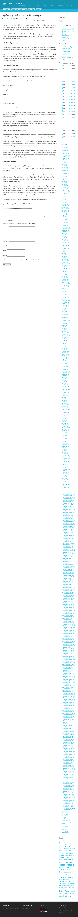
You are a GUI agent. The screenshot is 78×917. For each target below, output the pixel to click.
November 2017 (66, 247)
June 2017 (64, 254)
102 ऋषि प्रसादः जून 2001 (67, 546)
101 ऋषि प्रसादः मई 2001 (67, 544)
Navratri (71, 861)
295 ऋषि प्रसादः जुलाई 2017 (68, 728)
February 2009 (65, 404)
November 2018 (66, 228)
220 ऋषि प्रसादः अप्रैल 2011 (68, 616)
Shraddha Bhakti (63, 881)
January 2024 (65, 150)
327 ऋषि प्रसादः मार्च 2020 (67, 777)
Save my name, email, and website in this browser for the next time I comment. (25, 260)
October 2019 (65, 211)
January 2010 (65, 388)
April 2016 (64, 276)
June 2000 (64, 449)
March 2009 (65, 403)
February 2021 (65, 187)
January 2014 (65, 317)
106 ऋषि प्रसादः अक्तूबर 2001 (68, 550)
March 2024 (65, 147)
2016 (63, 90)
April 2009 (64, 401)
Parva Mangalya (69, 862)
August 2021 (65, 178)
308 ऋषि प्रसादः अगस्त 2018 (68, 748)
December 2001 (66, 427)
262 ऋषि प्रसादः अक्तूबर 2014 (68, 678)
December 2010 (66, 371)
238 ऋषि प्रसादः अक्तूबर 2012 (68, 642)
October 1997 (65, 470)
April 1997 (64, 478)
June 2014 (64, 310)
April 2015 (64, 294)
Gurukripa (31, 18)
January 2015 (65, 299)
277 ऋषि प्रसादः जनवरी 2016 (68, 701)
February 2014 (65, 316)
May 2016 (64, 274)
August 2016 (65, 270)
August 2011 (65, 359)
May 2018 (64, 238)
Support (16, 908)
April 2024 (64, 146)
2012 (63, 102)
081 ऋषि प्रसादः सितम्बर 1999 (68, 520)
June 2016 (64, 273)
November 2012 (66, 337)
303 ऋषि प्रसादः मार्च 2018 (67, 740)
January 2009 (65, 406)
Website (5, 255)
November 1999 (66, 458)
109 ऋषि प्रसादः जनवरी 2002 (68, 555)
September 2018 (66, 231)
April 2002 (64, 421)
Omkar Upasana (62, 862)
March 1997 (65, 480)
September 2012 (66, 340)
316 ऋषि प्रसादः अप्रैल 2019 (68, 760)
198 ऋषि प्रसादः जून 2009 (67, 583)
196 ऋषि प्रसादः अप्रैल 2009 (68, 580)
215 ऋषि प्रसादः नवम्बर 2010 (68, 609)
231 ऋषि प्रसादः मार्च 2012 (67, 632)
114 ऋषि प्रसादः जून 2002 (67, 563)
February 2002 (65, 424)
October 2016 (65, 267)
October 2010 (65, 374)
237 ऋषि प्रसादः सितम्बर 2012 (68, 641)
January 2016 (65, 280)
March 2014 (65, 314)
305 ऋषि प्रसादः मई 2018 (67, 744)
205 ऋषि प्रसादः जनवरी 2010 (68, 593)
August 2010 (65, 377)
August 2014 (65, 306)
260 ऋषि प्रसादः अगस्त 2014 (68, 675)
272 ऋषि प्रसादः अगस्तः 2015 (68, 693)
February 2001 (65, 441)
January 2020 (65, 207)
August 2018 (65, 233)
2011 (63, 105)
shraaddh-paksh (68, 879)
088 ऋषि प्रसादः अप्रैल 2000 (68, 529)
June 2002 (64, 418)
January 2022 (65, 170)
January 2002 (65, 426)
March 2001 (65, 440)
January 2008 (65, 408)
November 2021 (66, 173)
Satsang (64, 817)
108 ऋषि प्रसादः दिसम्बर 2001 (68, 554)
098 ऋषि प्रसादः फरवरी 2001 (68, 540)
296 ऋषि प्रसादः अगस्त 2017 (68, 730)
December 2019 (66, 208)
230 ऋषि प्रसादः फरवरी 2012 (68, 630)
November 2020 (66, 192)
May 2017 (64, 256)
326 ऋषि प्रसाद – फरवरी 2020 (68, 776)
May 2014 (64, 311)
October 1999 (65, 460)
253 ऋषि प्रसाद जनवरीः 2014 (68, 664)
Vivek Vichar (65, 896)
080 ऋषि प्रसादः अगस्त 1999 (68, 518)
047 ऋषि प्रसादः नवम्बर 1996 (68, 495)
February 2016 (65, 279)
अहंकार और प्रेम (65, 37)
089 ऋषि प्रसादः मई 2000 (67, 531)
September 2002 (66, 414)
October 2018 (65, 230)
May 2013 (64, 329)
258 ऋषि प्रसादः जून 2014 (67, 672)
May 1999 (64, 467)
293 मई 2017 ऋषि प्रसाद (67, 725)
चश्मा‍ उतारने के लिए (65, 832)
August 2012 (65, 342)
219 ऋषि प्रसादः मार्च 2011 (67, 615)
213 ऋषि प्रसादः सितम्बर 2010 (68, 606)
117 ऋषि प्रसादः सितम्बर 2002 (68, 567)
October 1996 (65, 487)
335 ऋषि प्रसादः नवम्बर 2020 (68, 783)
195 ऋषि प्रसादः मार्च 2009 (67, 578)
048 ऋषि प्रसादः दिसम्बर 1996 (68, 497)
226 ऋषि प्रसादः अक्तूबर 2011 (68, 626)
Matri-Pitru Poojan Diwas (64, 861)
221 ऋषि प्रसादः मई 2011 (67, 618)
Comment (6, 241)
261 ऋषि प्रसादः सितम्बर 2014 (68, 676)
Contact (11, 908)
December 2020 (66, 190)
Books (44, 6)
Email (5, 250)
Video (37, 6)
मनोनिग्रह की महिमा (65, 35)
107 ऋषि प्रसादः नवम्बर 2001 (68, 552)
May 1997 (64, 476)
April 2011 (64, 365)
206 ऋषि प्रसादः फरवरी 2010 (68, 595)
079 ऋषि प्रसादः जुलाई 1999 (68, 517)
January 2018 (65, 244)
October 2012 (65, 339)
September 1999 (66, 461)
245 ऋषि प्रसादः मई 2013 (67, 652)
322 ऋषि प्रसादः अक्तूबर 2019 (68, 770)
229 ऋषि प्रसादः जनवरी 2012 (68, 629)
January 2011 (65, 369)
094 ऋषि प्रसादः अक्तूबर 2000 (68, 535)
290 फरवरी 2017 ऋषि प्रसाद (68, 721)
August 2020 (65, 196)
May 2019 (64, 219)
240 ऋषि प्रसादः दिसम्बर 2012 (68, 645)
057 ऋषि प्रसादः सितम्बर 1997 (68, 509)
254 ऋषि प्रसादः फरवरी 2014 (68, 665)
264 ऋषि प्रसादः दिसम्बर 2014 (68, 681)
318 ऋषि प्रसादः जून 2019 (67, 763)
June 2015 (64, 291)
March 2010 (65, 385)
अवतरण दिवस (64, 828)
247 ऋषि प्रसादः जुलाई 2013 (68, 655)
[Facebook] (41, 909)
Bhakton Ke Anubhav (68, 848)
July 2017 (64, 253)
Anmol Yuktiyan (65, 843)
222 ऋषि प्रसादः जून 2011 (67, 619)
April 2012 (64, 348)
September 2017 (66, 250)
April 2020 (64, 202)
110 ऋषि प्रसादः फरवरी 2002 (68, 557)
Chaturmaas (69, 850)
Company (5, 908)
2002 (63, 118)
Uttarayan (64, 893)
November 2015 (66, 283)
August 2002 (65, 415)
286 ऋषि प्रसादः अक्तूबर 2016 (68, 714)
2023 (63, 69)
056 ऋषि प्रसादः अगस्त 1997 (68, 508)
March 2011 (65, 366)
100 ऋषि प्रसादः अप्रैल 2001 (68, 543)
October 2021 (65, 175)
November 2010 (66, 372)
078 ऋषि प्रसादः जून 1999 (67, 515)
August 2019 (65, 215)
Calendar (69, 6)
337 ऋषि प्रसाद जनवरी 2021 (68, 785)
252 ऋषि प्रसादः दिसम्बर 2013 (68, 662)
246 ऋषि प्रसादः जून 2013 (67, 653)
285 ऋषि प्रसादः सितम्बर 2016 (68, 713)
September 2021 (66, 176)
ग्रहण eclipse (65, 831)
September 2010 (66, 375)
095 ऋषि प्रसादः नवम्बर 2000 (68, 537)
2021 (63, 75)
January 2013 (65, 334)
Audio (30, 6)
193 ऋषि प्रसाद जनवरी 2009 (68, 575)
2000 (63, 124)
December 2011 (66, 354)
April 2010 (64, 383)
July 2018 (64, 234)
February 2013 (65, 332)
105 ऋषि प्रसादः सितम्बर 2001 (68, 549)
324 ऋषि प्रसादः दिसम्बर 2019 (68, 773)
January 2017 (65, 262)
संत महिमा (64, 34)
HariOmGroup (63, 908)
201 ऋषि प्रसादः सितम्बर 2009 (68, 587)
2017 (63, 87)
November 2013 (66, 320)
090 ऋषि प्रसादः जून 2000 (67, 532)
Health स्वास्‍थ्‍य (65, 816)
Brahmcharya (63, 850)
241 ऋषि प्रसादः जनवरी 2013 (68, 647)
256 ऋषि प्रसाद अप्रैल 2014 (68, 668)
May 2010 (64, 382)
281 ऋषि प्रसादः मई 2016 (67, 707)
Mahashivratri (62, 859)
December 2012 (66, 336)
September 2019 (66, 213)
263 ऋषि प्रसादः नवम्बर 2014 (68, 679)
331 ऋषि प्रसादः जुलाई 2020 (68, 782)
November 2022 (66, 155)
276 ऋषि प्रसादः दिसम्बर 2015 (68, 699)
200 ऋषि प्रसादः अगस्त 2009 (68, 586)
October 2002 (65, 412)
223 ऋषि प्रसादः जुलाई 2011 (68, 621)
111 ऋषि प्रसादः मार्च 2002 (67, 558)
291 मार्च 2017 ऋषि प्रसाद (67, 722)
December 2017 (66, 245)
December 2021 (66, 172)
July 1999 (64, 464)
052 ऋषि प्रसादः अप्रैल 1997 (68, 503)
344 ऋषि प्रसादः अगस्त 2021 (68, 796)
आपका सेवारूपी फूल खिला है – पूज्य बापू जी (46, 216)
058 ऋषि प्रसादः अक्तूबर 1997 (68, 511)
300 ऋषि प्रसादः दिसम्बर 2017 (68, 736)
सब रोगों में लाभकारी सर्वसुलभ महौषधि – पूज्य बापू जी (67, 47)
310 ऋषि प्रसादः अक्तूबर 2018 (68, 751)
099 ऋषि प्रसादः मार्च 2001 (67, 541)
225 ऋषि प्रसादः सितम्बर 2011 (68, 624)
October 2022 (65, 156)
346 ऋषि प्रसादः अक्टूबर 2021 (68, 799)
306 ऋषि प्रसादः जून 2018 (67, 745)
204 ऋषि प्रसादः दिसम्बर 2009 (68, 592)
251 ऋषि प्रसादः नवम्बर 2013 (68, 661)
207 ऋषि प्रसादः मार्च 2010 (67, 596)
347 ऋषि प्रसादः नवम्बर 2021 (68, 800)
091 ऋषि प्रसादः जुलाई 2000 (68, 534)
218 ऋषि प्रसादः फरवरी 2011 (68, 613)
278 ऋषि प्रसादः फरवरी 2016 (68, 702)
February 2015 (65, 297)
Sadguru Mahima (65, 867)
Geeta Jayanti (62, 855)
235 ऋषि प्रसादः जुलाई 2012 (68, 638)
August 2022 (65, 159)
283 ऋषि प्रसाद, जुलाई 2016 (68, 710)
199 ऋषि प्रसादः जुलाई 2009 (68, 584)
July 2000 (64, 447)
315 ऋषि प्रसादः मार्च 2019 (67, 759)
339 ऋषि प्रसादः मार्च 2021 (67, 788)
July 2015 (64, 290)
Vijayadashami (71, 893)
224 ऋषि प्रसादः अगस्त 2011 (68, 622)
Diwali (70, 852)
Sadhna (52, 6)
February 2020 (65, 205)
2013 (63, 99)
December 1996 (66, 484)
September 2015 (66, 287)
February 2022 (65, 169)
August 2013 (65, 325)
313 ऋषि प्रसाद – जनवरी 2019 (68, 756)
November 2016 (66, 265)
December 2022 (66, 153)
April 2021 (64, 184)
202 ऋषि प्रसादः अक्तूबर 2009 (68, 589)
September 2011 (66, 357)
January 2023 (65, 152)
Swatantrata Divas (66, 825)
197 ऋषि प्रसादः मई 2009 (67, 581)
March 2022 (65, 167)
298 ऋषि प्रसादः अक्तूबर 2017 (68, 733)
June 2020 (64, 199)
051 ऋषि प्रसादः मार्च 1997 (67, 501)
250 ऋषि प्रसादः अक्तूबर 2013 (68, 659)
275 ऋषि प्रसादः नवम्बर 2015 (68, 698)
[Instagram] (47, 909)
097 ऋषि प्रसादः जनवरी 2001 (68, 538)
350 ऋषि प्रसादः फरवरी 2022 (68, 805)
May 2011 (64, 363)
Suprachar (68, 887)
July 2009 (64, 397)
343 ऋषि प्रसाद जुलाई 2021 (68, 794)
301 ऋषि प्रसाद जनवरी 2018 (68, 737)
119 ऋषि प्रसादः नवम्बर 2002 (68, 570)
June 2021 (64, 181)
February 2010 (65, 386)
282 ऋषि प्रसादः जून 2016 (67, 708)
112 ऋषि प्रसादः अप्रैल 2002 (68, 560)
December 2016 (66, 264)
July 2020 (64, 198)
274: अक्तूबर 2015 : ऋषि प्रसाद (68, 696)
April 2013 (64, 331)
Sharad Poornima (66, 820)
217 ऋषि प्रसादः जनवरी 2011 (68, 612)
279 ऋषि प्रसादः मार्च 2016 (67, 704)
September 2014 (66, 305)
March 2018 (65, 241)
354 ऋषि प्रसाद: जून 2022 (67, 806)
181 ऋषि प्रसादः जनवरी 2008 (68, 573)
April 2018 (64, 239)
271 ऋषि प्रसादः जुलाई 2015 (68, 691)
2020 (63, 78)
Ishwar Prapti (65, 857)
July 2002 (64, 417)
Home (13, 6)
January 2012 (65, 352)
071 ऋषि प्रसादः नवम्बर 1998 (68, 512)
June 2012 (64, 345)
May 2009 (64, 400)
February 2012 (65, 351)
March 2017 (65, 259)
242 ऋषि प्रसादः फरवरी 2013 (68, 649)
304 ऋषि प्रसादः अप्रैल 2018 (68, 742)
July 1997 (64, 475)
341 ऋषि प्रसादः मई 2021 (67, 791)
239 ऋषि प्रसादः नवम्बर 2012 (68, 644)
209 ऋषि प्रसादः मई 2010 (67, 600)
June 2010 (64, 380)
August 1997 (65, 473)
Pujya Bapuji (22, 6)
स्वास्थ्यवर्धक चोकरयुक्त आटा (10, 216)
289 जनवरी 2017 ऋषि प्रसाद (68, 719)
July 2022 (64, 161)
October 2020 (65, 193)
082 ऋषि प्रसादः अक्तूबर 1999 (68, 521)
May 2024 (64, 144)
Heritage (60, 6)
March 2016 (65, 277)
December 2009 (66, 389)
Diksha (67, 852)
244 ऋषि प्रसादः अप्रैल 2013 (68, 650)
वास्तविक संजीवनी (65, 53)
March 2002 (65, 423)
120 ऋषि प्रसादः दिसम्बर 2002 (68, 572)
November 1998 (66, 469)
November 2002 (66, 411)
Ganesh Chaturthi (66, 812)
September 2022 (66, 158)
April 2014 (64, 313)
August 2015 (65, 288)
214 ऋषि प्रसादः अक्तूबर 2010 (68, 607)
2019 (63, 81)
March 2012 (65, 349)
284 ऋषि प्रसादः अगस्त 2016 (68, 711)
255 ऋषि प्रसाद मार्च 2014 (67, 667)
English (63, 811)
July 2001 (64, 434)
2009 (63, 111)
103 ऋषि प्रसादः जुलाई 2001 (68, 547)
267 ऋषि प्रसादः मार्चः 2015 (68, 685)
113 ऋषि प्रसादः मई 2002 (67, 561)
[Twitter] (44, 909)
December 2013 (66, 319)
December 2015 (66, 282)
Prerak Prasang (21, 18)
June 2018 (64, 236)
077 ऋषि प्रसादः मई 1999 (67, 514)
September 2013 (66, 323)
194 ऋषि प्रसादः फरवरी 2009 (68, 577)
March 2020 (65, 204)
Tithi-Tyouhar (65, 826)
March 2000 (65, 454)
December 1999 (66, 457)
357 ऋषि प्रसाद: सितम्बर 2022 (68, 808)
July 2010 (64, 378)
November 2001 (66, 429)
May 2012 (64, 346)
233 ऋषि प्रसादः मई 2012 (67, 635)
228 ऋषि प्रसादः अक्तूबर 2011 (68, 627)
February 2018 (65, 242)
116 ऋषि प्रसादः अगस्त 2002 (68, 566)
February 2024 (65, 149)
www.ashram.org (26, 908)
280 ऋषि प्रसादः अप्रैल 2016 (68, 705)
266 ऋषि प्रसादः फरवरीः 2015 (68, 684)
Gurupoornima (69, 855)
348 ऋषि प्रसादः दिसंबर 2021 (68, 802)
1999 (63, 127)
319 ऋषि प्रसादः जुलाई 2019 (68, 765)
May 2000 (64, 450)
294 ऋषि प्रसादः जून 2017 (67, 727)
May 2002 (64, 420)
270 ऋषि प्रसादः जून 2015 (67, 690)
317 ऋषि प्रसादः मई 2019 (67, 762)
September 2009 (66, 394)
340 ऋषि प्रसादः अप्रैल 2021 (68, 789)
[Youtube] (43, 911)
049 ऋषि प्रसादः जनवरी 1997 (68, 498)
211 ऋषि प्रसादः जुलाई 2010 (68, 603)
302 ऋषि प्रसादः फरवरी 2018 (68, 739)
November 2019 (66, 210)
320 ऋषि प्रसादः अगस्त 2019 (68, 766)
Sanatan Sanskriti (63, 870)
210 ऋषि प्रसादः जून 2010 (67, 601)
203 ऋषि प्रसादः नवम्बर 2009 (68, 590)
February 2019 (65, 224)
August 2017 (65, 251)
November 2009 (66, 391)
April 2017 (64, 257)
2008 (63, 115)
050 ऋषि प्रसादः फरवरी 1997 (68, 500)
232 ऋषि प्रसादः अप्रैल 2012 (68, 633)
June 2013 (64, 328)
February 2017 (65, 260)
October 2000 (65, 446)
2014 (63, 96)
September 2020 (66, 195)
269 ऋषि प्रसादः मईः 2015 (67, 688)
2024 (63, 65)
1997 (63, 133)
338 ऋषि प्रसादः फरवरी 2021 (68, 786)
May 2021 (64, 182)
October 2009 (65, 392)
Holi (60, 857)
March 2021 (65, 185)
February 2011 (65, 368)
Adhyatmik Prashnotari (64, 841)
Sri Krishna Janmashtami (67, 885)
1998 (63, 130)
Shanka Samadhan (66, 819)
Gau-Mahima (69, 853)
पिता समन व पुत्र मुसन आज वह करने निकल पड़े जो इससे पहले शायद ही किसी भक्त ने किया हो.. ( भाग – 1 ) (68, 30)
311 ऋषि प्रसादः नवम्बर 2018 (68, 753)
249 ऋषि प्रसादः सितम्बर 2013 (68, 658)
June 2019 (64, 218)
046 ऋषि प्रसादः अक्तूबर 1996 (68, 494)
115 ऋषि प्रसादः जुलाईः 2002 (68, 564)
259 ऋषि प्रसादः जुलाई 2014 (68, 673)
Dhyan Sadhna (62, 852)
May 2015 (64, 293)
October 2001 (65, 431)
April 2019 (64, 221)
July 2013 (64, 326)
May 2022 (64, 164)
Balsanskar (65, 846)
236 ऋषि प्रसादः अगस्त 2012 (68, 639)
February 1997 (65, 481)
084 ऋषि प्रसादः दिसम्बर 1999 (68, 524)
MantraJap (69, 859)
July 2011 (64, 360)
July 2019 (64, 216)
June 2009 (64, 398)
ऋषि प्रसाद (13, 18)
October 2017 (65, 248)
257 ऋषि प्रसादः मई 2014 (67, 670)
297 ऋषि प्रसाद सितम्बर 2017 (68, 731)
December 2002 (66, 409)
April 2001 (64, 438)
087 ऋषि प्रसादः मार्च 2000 (67, 528)
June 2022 (64, 162)
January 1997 (65, 483)
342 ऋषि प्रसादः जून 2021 (67, 793)
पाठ (62, 834)
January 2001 (65, 443)
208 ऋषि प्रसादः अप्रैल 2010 (68, 598)
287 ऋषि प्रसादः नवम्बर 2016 (68, 716)
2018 (63, 84)
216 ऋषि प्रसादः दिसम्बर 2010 (68, 610)
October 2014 (65, 303)
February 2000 (65, 455)
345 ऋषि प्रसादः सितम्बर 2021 (68, 797)
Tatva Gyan (64, 891)
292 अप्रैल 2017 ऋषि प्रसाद (68, 724)
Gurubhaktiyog (65, 814)
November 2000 (66, 444)
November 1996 (66, 486)
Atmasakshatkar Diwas (64, 844)
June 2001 (64, 435)
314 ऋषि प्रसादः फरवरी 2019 (68, 757)
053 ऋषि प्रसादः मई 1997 (67, 505)
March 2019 (65, 222)
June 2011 (64, 362)
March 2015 (65, 296)
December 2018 (66, 227)
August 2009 (65, 395)
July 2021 (64, 179)
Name (5, 246)
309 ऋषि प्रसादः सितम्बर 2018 (68, 750)
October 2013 (65, 322)
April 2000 (64, 452)
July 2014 (64, 308)
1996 (63, 136)
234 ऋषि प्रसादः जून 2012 (67, 636)
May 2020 (64, 201)
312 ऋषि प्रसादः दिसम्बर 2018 (68, 754)
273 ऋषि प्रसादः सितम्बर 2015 (68, 694)
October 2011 (65, 355)
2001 (63, 121)
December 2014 (66, 300)
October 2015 (65, 285)
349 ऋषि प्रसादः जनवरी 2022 (68, 803)
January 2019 (65, 225)
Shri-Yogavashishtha (65, 882)
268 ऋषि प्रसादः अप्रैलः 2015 (68, 687)
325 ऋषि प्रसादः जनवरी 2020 (68, 774)
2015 (63, 93)
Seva (67, 872)
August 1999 (65, 463)
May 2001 (64, 437)
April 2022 (64, 166)
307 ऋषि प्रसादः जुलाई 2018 (68, 747)
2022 (63, 72)
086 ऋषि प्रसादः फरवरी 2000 (68, 526)
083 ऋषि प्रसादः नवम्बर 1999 (68, 523)
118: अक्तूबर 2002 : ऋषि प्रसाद (68, 569)
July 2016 (64, 271)
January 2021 (65, 188)
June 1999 (64, 466)
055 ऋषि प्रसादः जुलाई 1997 (68, 506)
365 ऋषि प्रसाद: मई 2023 (67, 809)
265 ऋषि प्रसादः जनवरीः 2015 (68, 682)
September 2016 (66, 268)
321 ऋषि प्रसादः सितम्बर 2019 (68, 768)
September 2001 (66, 432)
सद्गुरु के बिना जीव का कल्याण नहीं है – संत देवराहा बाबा (68, 50)
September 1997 (66, 472)
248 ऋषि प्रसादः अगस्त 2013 (68, 656)
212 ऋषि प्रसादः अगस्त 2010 (68, 604)
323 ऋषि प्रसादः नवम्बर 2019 (68, 771)
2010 (63, 108)
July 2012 (64, 343)
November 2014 (66, 302)
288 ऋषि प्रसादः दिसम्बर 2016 (68, 717)
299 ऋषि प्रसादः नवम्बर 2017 (68, 734)
